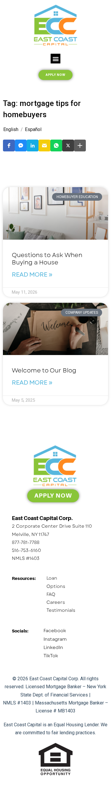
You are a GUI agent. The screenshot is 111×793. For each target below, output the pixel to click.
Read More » (32, 275)
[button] (55, 58)
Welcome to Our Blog (44, 370)
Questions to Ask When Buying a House (47, 259)
